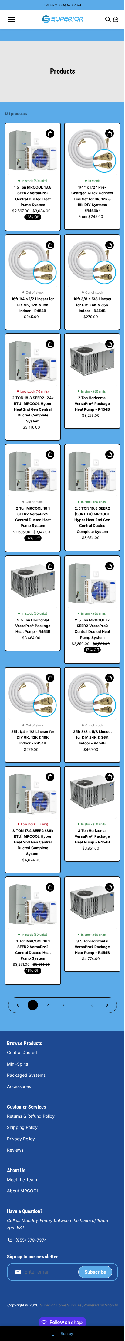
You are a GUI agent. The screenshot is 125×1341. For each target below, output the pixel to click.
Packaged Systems (26, 1075)
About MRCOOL (23, 1190)
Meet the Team (22, 1179)
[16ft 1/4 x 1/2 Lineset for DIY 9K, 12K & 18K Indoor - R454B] (32, 262)
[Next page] (107, 1005)
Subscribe (95, 1271)
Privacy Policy (21, 1138)
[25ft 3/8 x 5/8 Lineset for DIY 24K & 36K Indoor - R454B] (92, 695)
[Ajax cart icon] (116, 19)
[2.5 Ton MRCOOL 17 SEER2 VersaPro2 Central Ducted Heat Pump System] (92, 583)
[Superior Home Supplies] (62, 19)
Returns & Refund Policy (31, 1116)
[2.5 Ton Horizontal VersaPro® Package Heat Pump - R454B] (32, 583)
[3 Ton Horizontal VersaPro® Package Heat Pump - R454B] (92, 794)
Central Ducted (22, 1052)
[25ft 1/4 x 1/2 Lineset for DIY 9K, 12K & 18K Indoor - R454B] (32, 695)
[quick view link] (50, 133)
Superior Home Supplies (61, 1305)
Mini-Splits (17, 1064)
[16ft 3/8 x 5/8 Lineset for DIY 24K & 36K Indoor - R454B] (92, 262)
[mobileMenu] (11, 19)
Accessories (19, 1086)
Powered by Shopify (100, 1305)
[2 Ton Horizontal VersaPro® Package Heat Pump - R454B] (92, 361)
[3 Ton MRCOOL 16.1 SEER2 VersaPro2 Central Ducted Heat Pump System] (32, 904)
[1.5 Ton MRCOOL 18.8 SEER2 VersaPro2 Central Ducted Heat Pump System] (32, 150)
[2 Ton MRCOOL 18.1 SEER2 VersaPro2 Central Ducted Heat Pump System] (32, 471)
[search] (108, 19)
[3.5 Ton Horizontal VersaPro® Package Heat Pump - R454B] (92, 904)
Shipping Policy (22, 1127)
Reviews (15, 1149)
